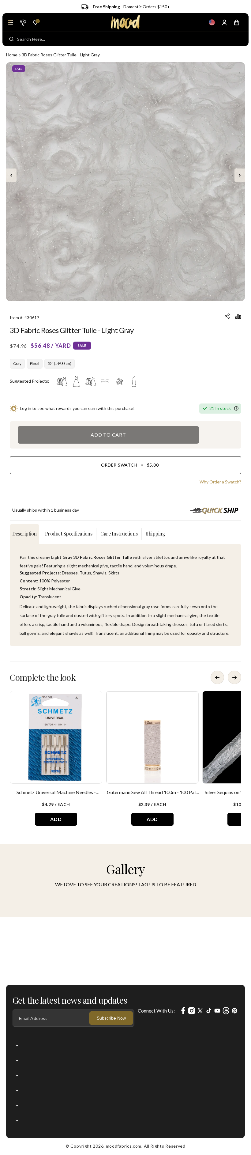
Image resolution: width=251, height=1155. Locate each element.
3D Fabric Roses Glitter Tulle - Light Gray (61, 54)
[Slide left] (11, 175)
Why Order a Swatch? (220, 481)
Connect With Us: (156, 1010)
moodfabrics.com (124, 1146)
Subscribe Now (111, 1018)
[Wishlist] (35, 23)
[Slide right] (239, 175)
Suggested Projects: (29, 381)
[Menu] (11, 22)
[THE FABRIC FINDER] (23, 22)
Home (11, 54)
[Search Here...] (11, 39)
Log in (25, 408)
